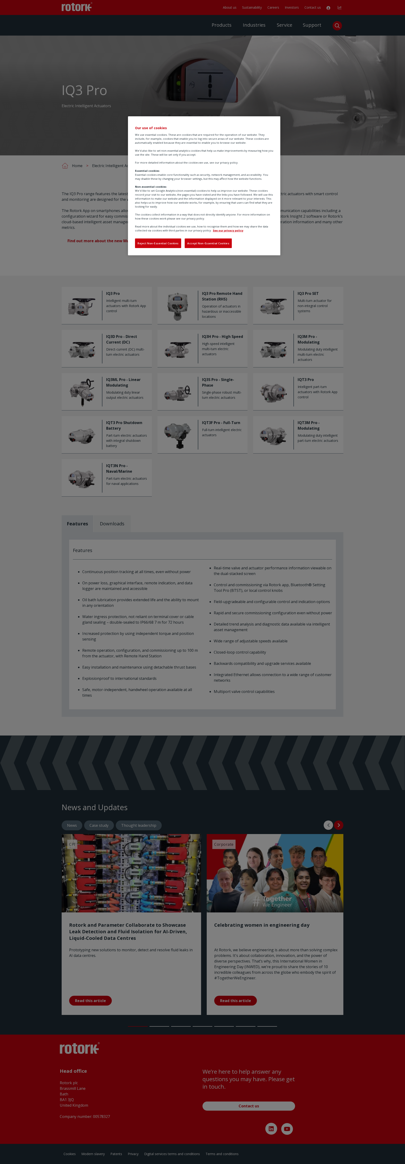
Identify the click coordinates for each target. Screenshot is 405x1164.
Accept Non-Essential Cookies (208, 243)
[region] (204, 185)
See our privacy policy (228, 230)
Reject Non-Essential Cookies (158, 243)
